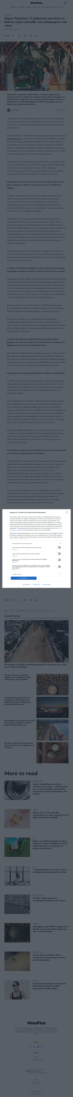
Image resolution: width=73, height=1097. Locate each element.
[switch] (58, 547)
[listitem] (36, 543)
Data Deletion (26, 584)
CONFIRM (23, 578)
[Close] (67, 512)
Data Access (36, 584)
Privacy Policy (46, 584)
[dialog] (36, 548)
